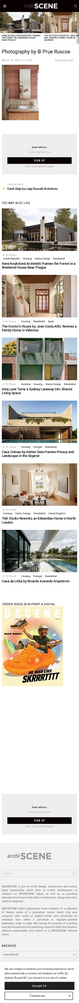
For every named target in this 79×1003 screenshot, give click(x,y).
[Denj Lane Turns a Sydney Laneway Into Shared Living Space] (39, 359)
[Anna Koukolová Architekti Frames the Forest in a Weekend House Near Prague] (21, 22)
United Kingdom (57, 513)
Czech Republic (11, 258)
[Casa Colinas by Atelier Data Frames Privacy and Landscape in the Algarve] (39, 422)
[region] (39, 982)
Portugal (37, 447)
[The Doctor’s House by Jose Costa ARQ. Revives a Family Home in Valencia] (39, 296)
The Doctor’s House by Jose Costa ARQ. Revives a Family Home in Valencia (39, 328)
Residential (59, 258)
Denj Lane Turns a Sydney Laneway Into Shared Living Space (37, 391)
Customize (37, 995)
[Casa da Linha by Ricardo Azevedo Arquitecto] (39, 551)
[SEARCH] (75, 6)
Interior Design (42, 258)
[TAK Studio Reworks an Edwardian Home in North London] (39, 484)
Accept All (39, 985)
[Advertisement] (39, 742)
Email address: (39, 147)
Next (77, 27)
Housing (27, 258)
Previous (2, 27)
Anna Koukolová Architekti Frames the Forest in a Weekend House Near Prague (21, 37)
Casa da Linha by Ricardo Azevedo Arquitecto (36, 581)
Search (73, 874)
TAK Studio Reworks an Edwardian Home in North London (39, 520)
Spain (51, 321)
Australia (26, 384)
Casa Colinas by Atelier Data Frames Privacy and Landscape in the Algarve (38, 454)
